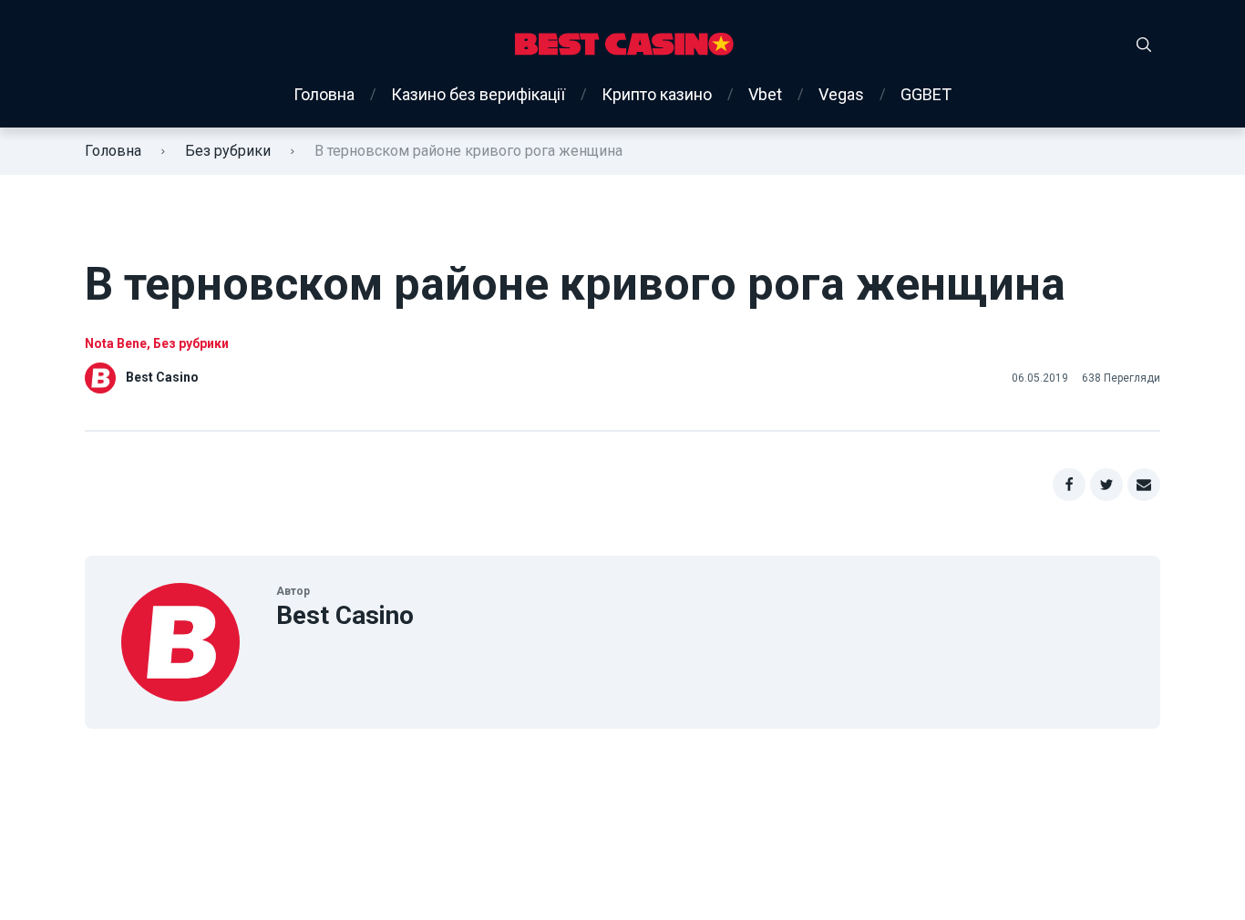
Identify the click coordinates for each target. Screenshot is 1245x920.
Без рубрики (228, 150)
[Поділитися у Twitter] (1106, 484)
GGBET (926, 94)
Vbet (765, 94)
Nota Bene (116, 343)
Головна (324, 94)
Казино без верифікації (478, 94)
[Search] (1143, 44)
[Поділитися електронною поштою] (1143, 484)
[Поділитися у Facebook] (1069, 484)
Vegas (841, 94)
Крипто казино (657, 94)
